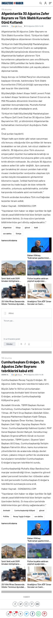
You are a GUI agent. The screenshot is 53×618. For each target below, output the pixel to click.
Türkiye (18, 233)
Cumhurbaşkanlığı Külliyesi (24, 510)
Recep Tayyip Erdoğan (21, 516)
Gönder (9, 344)
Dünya (18, 227)
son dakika (7, 233)
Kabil (36, 227)
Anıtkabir (6, 510)
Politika (6, 516)
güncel (27, 227)
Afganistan (7, 227)
